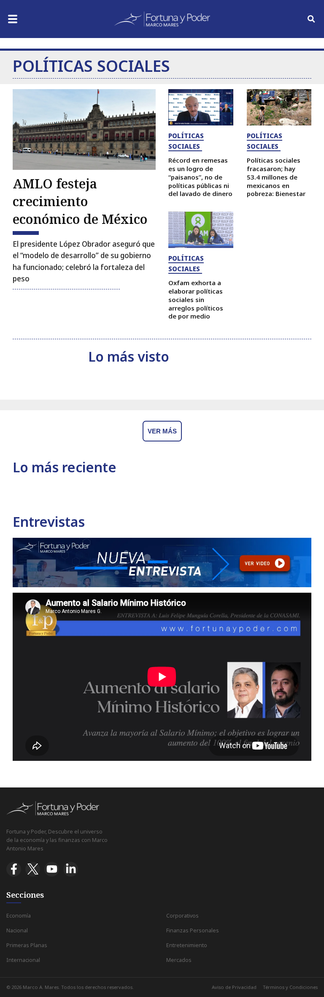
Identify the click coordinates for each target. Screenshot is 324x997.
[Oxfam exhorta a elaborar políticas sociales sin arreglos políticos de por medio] (200, 230)
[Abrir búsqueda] (311, 19)
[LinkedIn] (70, 869)
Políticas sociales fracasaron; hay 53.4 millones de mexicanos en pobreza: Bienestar (276, 177)
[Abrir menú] (12, 19)
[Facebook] (13, 869)
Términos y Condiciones (290, 987)
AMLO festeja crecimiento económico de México (80, 201)
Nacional (17, 930)
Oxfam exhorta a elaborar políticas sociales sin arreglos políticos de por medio (195, 299)
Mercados (179, 960)
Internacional (23, 960)
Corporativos (182, 915)
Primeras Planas (26, 945)
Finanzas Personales (192, 930)
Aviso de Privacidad (234, 987)
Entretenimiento (186, 945)
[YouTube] (51, 869)
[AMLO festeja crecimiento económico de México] (84, 129)
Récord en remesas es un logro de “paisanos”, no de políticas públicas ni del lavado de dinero (200, 177)
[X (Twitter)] (32, 869)
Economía (18, 915)
